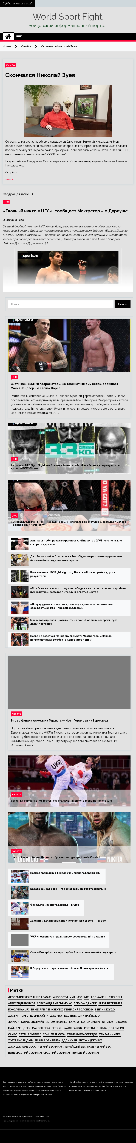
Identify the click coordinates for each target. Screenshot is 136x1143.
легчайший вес (74, 1046)
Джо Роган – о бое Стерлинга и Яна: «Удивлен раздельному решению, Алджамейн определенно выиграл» (76, 558)
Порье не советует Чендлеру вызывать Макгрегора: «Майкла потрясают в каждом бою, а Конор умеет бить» (71, 638)
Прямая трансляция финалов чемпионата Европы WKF (65, 873)
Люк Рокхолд (117, 1022)
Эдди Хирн (69, 1040)
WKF (86, 997)
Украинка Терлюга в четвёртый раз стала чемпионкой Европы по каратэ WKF (61, 800)
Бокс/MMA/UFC (19, 1009)
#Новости (60, 997)
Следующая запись (16, 194)
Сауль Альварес (30, 1034)
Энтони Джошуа (90, 1040)
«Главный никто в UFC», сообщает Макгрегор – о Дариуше (65, 210)
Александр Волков (21, 1003)
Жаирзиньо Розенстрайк (26, 1022)
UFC (6, 202)
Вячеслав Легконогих (47, 1009)
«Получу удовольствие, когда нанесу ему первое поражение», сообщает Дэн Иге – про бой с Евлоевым (71, 606)
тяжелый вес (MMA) (85, 1052)
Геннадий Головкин (79, 1009)
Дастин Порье (18, 1015)
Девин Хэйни (39, 1015)
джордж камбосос (22, 1046)
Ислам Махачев (56, 1022)
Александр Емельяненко (54, 1003)
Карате (16, 713)
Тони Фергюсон (54, 1034)
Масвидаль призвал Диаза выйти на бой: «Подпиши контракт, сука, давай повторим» (74, 622)
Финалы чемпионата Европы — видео (54, 904)
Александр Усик (85, 1003)
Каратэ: (74, 1022)
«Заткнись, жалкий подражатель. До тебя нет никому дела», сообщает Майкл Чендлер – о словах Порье (64, 386)
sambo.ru (11, 179)
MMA (72, 997)
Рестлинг (91, 1028)
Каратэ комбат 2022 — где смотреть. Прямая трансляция (68, 888)
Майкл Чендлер (19, 1028)
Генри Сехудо (105, 1009)
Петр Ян (57, 1028)
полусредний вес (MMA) (25, 1052)
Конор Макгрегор (93, 1022)
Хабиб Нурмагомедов (82, 1034)
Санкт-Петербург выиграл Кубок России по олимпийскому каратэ (73, 952)
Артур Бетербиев (110, 1003)
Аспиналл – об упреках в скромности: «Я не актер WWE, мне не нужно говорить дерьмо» (76, 542)
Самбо (10, 65)
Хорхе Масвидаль (20, 1040)
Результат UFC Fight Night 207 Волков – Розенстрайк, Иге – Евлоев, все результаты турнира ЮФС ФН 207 (65, 467)
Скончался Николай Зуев (40, 75)
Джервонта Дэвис (63, 1015)
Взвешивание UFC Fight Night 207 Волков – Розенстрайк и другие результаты (72, 574)
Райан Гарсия (73, 1028)
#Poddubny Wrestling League (29, 997)
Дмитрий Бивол (89, 1015)
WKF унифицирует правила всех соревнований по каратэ (67, 936)
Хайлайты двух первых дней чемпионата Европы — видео (68, 920)
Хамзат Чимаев (110, 1034)
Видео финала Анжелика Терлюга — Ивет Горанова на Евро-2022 (59, 720)
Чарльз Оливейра (47, 1040)
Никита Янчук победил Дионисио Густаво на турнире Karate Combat (55, 857)
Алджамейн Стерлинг (107, 997)
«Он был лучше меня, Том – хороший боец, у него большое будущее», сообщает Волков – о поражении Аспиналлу (68, 523)
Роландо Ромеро (112, 1028)
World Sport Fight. (68, 17)
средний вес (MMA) (56, 1052)
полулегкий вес (99, 1046)
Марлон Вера (41, 1028)
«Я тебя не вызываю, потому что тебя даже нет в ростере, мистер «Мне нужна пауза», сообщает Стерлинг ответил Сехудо (78, 590)
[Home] (8, 36)
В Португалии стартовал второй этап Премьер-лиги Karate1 (70, 968)
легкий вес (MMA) (50, 1046)
